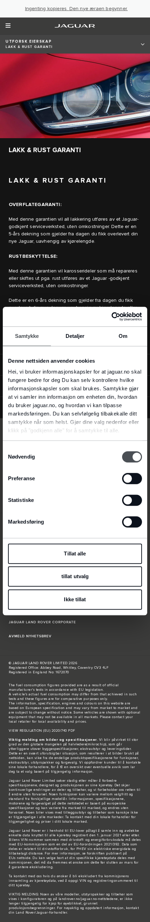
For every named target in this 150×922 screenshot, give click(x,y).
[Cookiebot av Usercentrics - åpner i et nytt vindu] (111, 316)
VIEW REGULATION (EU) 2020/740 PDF (42, 731)
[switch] (132, 478)
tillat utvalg (75, 576)
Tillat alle (75, 553)
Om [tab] (123, 336)
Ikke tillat (75, 599)
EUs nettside (19, 858)
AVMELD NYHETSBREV (30, 636)
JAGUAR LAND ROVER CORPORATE (42, 622)
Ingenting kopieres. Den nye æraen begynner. (76, 9)
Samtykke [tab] (27, 336)
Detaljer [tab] (75, 336)
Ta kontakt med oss (25, 876)
